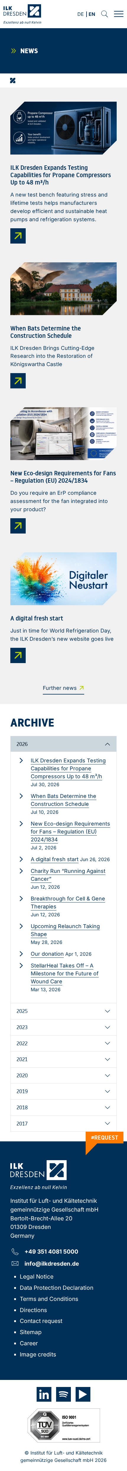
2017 (22, 1123)
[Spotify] (63, 1394)
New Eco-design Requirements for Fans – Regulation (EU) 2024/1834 (70, 832)
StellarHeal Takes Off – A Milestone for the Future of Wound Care (65, 973)
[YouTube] (83, 1394)
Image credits (38, 1354)
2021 (22, 1059)
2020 (22, 1075)
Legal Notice (36, 1276)
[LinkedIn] (44, 1394)
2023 (22, 1027)
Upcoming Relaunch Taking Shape (65, 930)
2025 (22, 1010)
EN (92, 14)
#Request (104, 1137)
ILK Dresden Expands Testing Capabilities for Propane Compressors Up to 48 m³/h (68, 768)
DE (80, 14)
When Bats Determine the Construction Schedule (63, 800)
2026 (22, 743)
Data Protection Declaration (56, 1287)
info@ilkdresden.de (52, 1263)
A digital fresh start (55, 859)
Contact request (41, 1320)
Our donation (47, 954)
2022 (22, 1043)
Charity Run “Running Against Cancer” (68, 875)
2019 (22, 1091)
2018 (22, 1107)
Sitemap (31, 1332)
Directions (33, 1310)
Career (29, 1343)
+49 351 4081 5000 (51, 1251)
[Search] (104, 14)
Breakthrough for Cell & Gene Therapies (68, 902)
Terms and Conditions (49, 1298)
